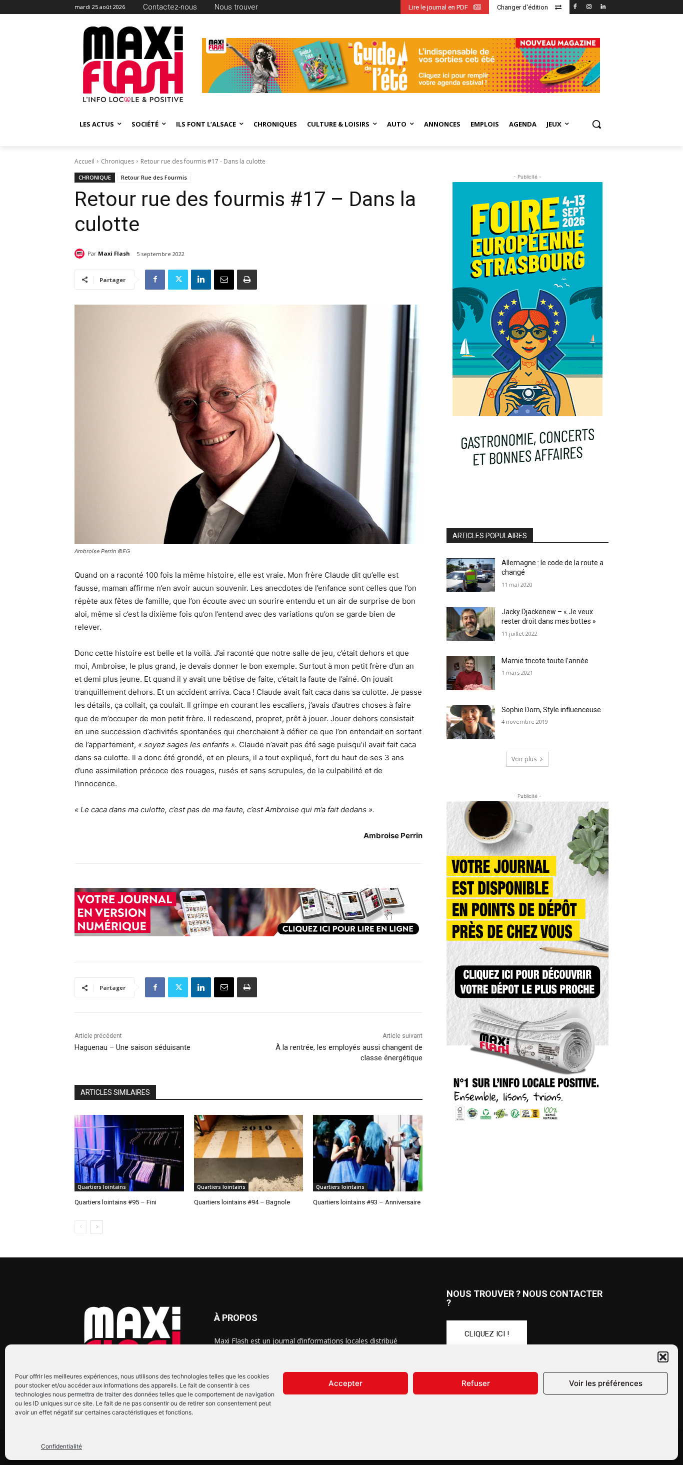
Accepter (345, 1383)
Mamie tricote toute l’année (545, 661)
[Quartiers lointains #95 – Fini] (129, 1153)
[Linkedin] (602, 7)
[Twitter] (178, 280)
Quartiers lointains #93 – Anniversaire (366, 1202)
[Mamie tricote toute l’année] (470, 673)
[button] (663, 1357)
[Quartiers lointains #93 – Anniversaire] (367, 1153)
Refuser (476, 1383)
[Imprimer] (247, 280)
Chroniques (117, 161)
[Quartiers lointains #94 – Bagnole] (249, 1153)
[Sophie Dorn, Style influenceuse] (470, 722)
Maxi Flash (114, 253)
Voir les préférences (605, 1383)
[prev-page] (80, 1226)
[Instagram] (588, 7)
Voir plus (524, 759)
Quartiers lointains (102, 1186)
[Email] (224, 280)
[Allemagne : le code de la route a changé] (470, 575)
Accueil (84, 161)
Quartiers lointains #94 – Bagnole (242, 1202)
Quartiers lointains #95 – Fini (115, 1202)
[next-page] (96, 1226)
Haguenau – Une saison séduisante (132, 1047)
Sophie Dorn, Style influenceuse (551, 710)
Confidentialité (61, 1446)
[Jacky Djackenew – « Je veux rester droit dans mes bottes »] (470, 624)
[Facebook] (575, 7)
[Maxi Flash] (81, 254)
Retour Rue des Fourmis (154, 177)
